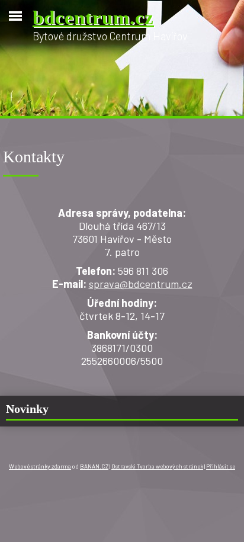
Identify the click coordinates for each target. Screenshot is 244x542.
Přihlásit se (220, 466)
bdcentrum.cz (93, 17)
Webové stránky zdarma (40, 466)
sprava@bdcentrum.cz (140, 283)
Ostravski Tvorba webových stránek (157, 466)
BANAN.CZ (94, 466)
